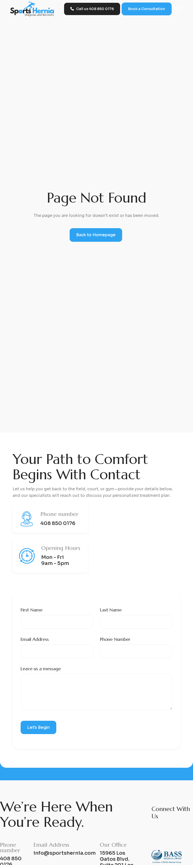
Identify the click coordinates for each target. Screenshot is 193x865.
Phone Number (115, 639)
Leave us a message (41, 668)
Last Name (111, 610)
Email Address (35, 639)
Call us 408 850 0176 (92, 9)
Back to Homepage (96, 234)
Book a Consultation (146, 9)
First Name (31, 610)
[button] (178, 9)
